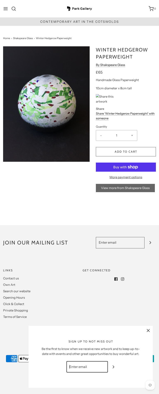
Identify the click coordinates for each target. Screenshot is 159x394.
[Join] (150, 242)
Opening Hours (14, 297)
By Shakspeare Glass (110, 65)
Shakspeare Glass (23, 38)
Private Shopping (15, 310)
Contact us (11, 278)
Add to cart (126, 151)
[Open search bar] (15, 8)
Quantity (101, 126)
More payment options (126, 177)
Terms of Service (15, 317)
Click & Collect (13, 304)
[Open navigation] (5, 8)
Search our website (16, 291)
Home (6, 38)
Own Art (9, 285)
